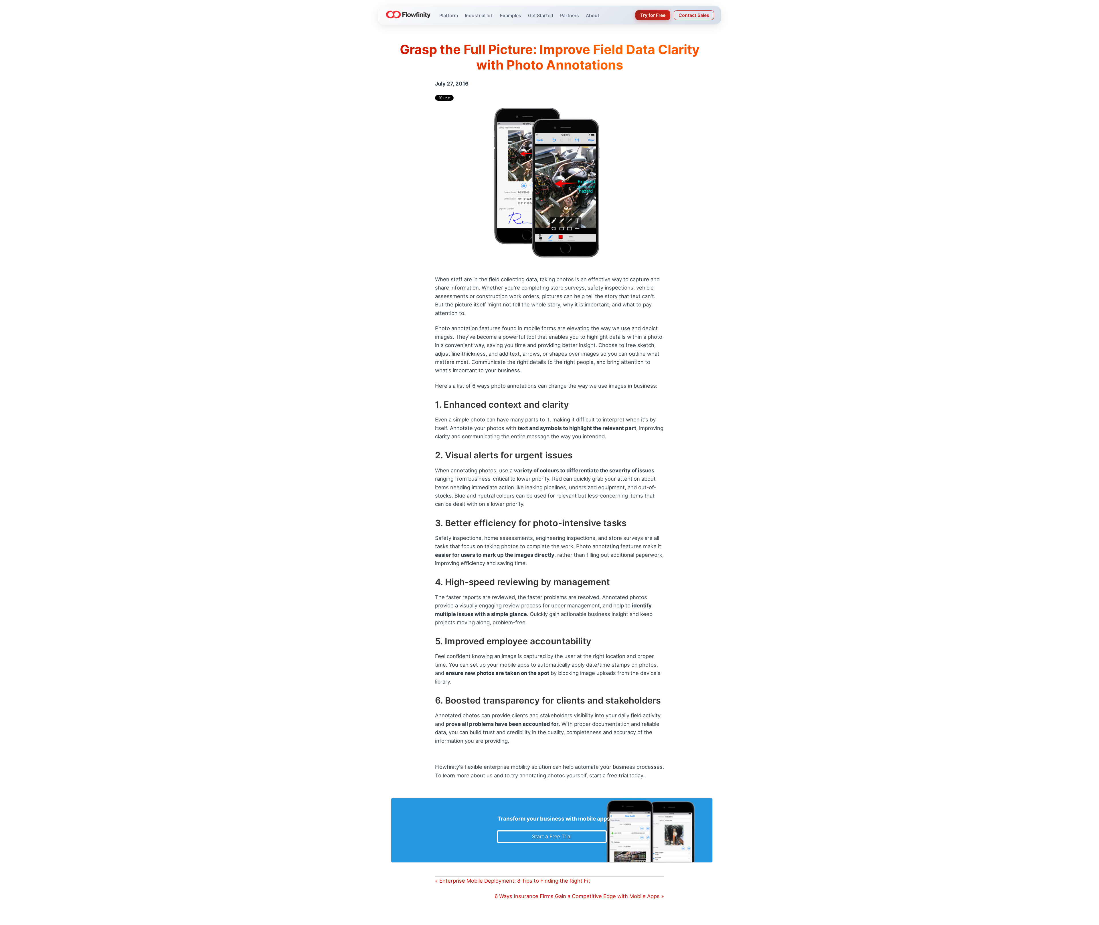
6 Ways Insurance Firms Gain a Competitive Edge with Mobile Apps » (579, 896)
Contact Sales (694, 15)
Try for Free (652, 15)
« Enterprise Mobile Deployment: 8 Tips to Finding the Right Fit (512, 881)
